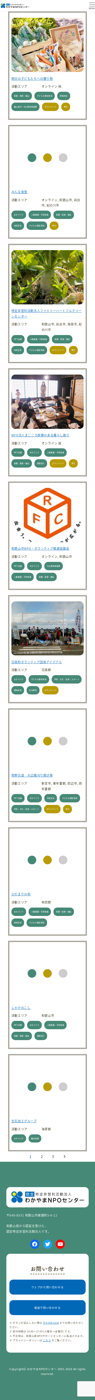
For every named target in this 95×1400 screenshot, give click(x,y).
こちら (47, 1340)
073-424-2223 (51, 1322)
